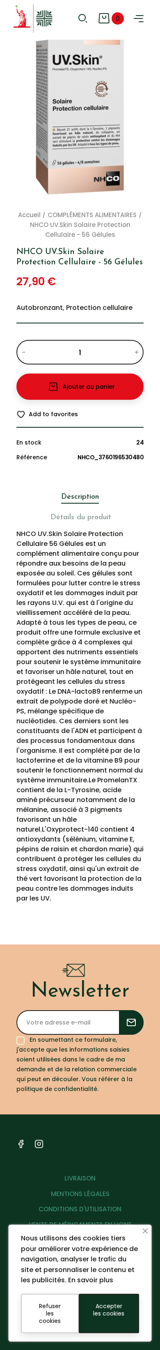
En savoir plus (90, 1280)
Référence (31, 457)
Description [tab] (80, 497)
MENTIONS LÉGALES (80, 1194)
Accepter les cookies (108, 1310)
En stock (28, 442)
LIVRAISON (80, 1178)
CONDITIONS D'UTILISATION (80, 1209)
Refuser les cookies (50, 1313)
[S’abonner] (131, 1022)
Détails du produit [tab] (80, 517)
